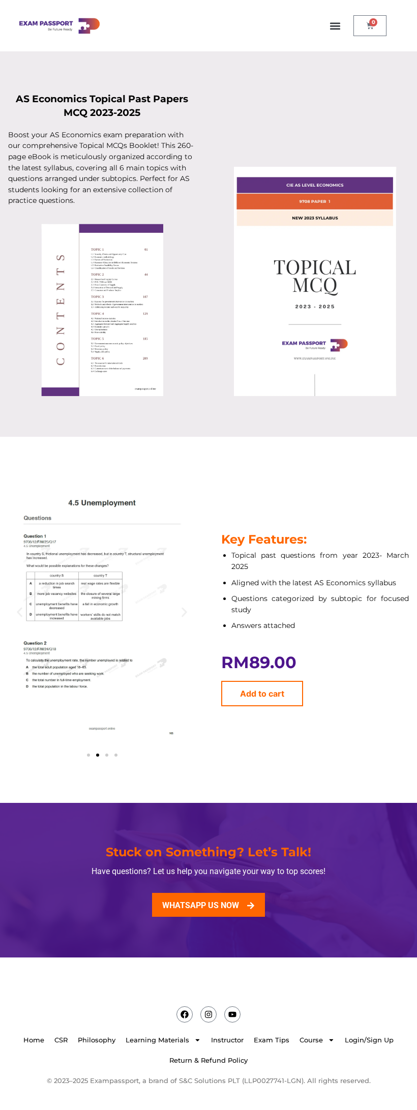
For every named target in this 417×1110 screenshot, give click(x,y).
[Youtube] (232, 1014)
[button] (334, 25)
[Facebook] (184, 1014)
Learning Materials (157, 1040)
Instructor (227, 1040)
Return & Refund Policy (208, 1060)
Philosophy (96, 1040)
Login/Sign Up (369, 1040)
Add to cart (262, 693)
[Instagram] (208, 1014)
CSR (61, 1040)
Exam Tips (271, 1040)
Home (33, 1040)
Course (311, 1040)
